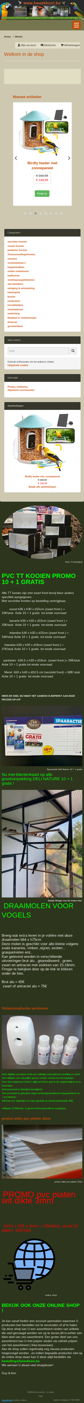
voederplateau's (17, 262)
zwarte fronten (16, 246)
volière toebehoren (18, 271)
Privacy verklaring (18, 386)
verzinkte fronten (17, 241)
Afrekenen (49, 45)
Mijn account (28, 45)
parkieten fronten (17, 250)
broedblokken (15, 305)
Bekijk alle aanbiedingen (42, 486)
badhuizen (14, 275)
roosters (12, 258)
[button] (76, 25)
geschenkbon (15, 326)
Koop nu (42, 193)
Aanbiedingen (15, 405)
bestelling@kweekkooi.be (21, 1361)
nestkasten (14, 301)
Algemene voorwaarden (21, 390)
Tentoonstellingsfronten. (22, 254)
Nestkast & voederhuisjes (22, 317)
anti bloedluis (15, 284)
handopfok (14, 292)
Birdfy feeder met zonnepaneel (42, 476)
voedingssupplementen (21, 280)
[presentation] (16, 157)
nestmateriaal (15, 309)
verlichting (14, 313)
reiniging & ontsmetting (21, 288)
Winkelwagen (72, 45)
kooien (11, 296)
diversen (12, 322)
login (41, 1396)
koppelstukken (16, 267)
